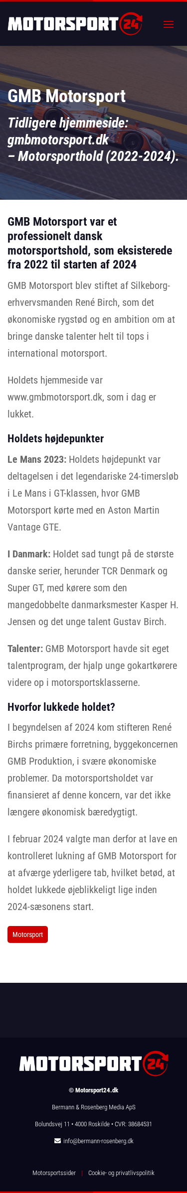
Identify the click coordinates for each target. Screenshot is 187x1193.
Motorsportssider (54, 1173)
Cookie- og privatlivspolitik (121, 1173)
